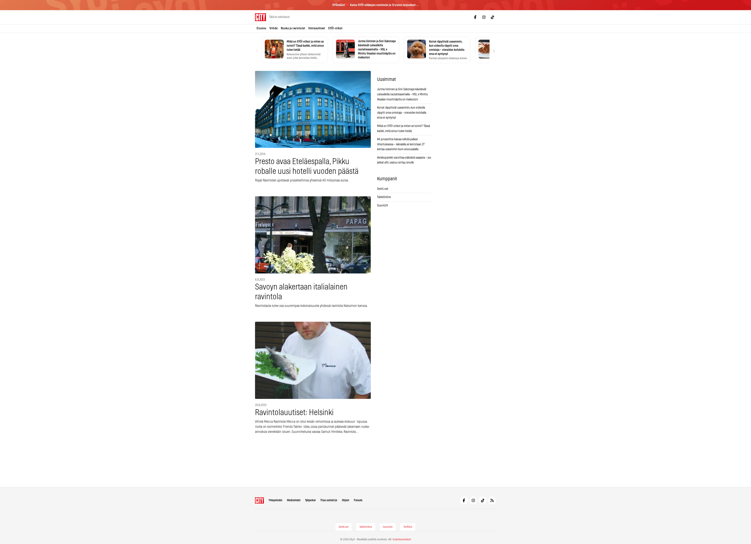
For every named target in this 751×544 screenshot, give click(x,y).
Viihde (273, 28)
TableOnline (384, 197)
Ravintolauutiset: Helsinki (294, 413)
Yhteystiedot (275, 500)
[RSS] (492, 500)
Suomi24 (382, 205)
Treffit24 (407, 527)
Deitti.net (382, 188)
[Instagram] (483, 17)
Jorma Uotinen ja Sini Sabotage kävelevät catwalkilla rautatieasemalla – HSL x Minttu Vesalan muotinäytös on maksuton (402, 94)
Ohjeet (345, 500)
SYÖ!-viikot (335, 28)
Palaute (358, 500)
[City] (259, 500)
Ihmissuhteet (316, 28)
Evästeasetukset (402, 539)
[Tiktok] (492, 17)
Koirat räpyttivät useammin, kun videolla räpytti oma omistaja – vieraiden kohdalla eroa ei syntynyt (401, 112)
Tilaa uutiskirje (328, 500)
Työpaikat (310, 500)
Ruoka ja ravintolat (293, 28)
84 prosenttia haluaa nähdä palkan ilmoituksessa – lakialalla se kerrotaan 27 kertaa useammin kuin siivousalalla (401, 144)
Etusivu (261, 28)
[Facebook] (475, 17)
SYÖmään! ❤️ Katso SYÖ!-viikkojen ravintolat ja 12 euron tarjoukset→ (375, 5)
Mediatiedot (293, 500)
